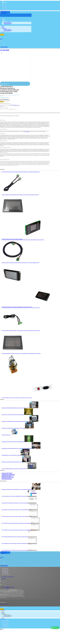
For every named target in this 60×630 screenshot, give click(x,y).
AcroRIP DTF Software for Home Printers (8, 475)
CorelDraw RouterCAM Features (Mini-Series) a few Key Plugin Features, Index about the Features (17, 448)
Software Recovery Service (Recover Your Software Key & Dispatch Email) (13, 414)
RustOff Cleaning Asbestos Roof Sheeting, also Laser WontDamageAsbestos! (13, 441)
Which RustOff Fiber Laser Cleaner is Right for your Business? (11, 455)
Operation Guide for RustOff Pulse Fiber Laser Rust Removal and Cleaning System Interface (16, 421)
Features (3, 26)
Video (3, 19)
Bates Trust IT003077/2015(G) (13, 590)
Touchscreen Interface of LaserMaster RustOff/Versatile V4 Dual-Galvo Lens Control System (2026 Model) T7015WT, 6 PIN (20, 194)
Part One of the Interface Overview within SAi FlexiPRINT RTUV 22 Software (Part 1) (15, 496)
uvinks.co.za (2, 590)
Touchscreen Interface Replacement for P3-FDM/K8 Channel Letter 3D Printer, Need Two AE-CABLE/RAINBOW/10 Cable (20, 262)
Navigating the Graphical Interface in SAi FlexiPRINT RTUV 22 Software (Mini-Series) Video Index (17, 489)
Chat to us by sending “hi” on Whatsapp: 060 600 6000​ (7, 576)
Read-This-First (27, 131)
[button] (55, 628)
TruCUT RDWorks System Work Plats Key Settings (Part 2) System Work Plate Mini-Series (15, 509)
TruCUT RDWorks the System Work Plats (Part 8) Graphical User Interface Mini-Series (15, 543)
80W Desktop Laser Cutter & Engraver (8, 477)
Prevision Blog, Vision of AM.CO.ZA (7, 473)
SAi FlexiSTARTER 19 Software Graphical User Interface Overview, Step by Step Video (15, 550)
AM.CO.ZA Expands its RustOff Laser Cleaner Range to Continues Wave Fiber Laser (15, 468)
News (3, 24)
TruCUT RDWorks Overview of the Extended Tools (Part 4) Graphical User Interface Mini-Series (16, 523)
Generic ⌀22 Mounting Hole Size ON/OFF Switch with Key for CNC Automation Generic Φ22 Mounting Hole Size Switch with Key (21, 353)
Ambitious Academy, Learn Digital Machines (8, 474)
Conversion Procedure (7, 22)
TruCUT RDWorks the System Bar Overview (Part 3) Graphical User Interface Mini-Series (15, 516)
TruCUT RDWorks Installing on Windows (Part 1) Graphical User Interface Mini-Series (15, 536)
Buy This (2, 101)
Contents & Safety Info (7, 23)
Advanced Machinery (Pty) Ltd (12, 589)
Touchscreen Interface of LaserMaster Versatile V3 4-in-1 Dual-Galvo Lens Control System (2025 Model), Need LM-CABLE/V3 (21, 330)
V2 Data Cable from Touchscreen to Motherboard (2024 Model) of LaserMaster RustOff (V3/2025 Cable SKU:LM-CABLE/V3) (21, 307)
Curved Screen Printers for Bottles (7, 479)
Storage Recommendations (8, 30)
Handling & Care (4, 21)
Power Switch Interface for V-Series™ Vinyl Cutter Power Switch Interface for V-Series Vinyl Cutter (17, 397)
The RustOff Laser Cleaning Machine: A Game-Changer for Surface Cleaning (13, 428)
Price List (3, 20)
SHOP (4, 50)
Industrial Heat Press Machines (6, 478)
